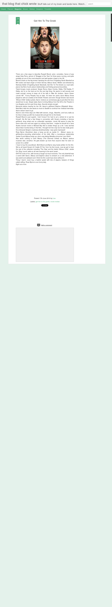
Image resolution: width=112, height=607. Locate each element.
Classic (3, 9)
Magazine (18, 9)
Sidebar (32, 9)
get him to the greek (43, 201)
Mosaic (25, 9)
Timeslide (47, 9)
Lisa (54, 198)
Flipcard (10, 9)
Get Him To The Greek (45, 20)
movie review (55, 201)
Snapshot (39, 9)
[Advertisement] (86, 52)
